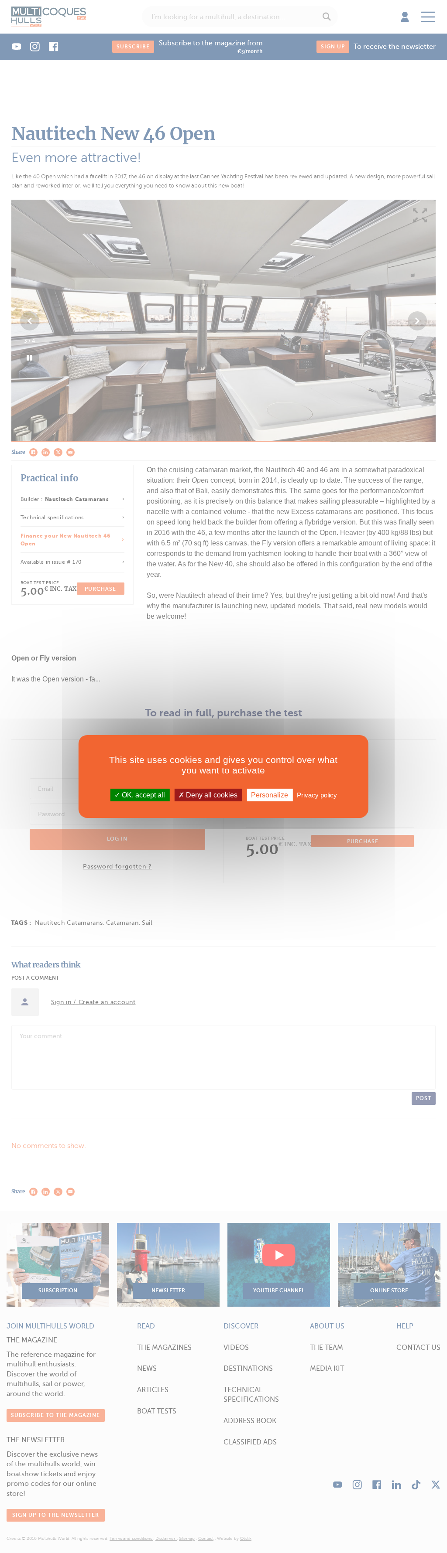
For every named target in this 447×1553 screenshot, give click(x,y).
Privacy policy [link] (317, 795)
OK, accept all (142, 795)
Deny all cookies (210, 795)
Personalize (269, 795)
